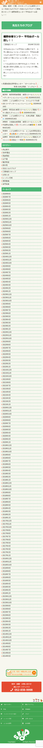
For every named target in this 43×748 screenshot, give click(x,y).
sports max (19, 742)
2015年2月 (7, 628)
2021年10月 (7, 376)
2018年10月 (7, 489)
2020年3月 (7, 436)
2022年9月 (7, 341)
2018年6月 (7, 502)
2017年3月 (7, 549)
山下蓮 (5, 159)
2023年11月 (7, 297)
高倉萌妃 (6, 156)
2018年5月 (7, 505)
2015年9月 (7, 606)
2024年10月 (7, 263)
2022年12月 (7, 332)
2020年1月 (7, 442)
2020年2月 (7, 439)
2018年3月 (7, 511)
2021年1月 (7, 404)
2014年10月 (7, 640)
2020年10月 (7, 414)
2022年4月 (7, 357)
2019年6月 (7, 464)
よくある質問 (7, 723)
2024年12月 (7, 257)
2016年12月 (7, 558)
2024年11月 (7, 260)
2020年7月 (7, 423)
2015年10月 (7, 602)
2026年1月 (7, 216)
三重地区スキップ (10, 44)
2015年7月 (7, 612)
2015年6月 (7, 615)
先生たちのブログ (9, 168)
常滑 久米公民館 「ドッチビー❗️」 (27, 87)
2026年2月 (7, 213)
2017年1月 (7, 555)
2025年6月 (7, 238)
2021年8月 (7, 382)
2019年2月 (7, 477)
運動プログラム (29, 704)
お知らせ (6, 175)
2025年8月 (7, 231)
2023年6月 (7, 313)
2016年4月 (7, 584)
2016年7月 (7, 574)
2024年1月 (7, 291)
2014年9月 (7, 643)
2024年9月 (7, 266)
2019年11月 (7, 448)
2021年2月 (7, 401)
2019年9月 (7, 455)
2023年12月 (7, 294)
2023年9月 (7, 304)
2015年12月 (7, 596)
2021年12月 (7, 370)
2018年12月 (7, 483)
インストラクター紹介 (10, 714)
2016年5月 (7, 580)
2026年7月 (7, 197)
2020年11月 (7, 411)
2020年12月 (7, 407)
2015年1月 (7, 631)
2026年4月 (7, 206)
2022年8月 (7, 345)
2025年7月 (7, 235)
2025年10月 (7, 225)
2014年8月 (7, 646)
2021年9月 (7, 379)
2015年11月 (7, 599)
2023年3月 (7, 323)
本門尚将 (6, 184)
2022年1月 (7, 367)
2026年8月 (7, 194)
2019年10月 (7, 452)
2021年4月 (7, 395)
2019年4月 (7, 470)
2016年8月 (7, 571)
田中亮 (5, 165)
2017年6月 (7, 540)
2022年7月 (7, 348)
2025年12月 (7, 219)
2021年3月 (7, 398)
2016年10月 (7, 565)
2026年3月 (7, 209)
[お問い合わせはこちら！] (21, 673)
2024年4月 (7, 282)
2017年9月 (7, 530)
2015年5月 (7, 618)
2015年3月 (7, 624)
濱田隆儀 (6, 181)
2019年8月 (7, 458)
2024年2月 (7, 288)
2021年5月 (7, 392)
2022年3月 (7, 360)
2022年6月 (7, 351)
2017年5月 (7, 543)
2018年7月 (7, 499)
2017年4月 (7, 546)
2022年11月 (7, 335)
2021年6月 (7, 389)
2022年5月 (7, 354)
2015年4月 (7, 621)
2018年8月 (7, 496)
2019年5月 (7, 467)
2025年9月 (7, 228)
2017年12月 (7, 521)
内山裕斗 (6, 149)
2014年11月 (7, 637)
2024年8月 (7, 269)
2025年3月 (7, 247)
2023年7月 (7, 310)
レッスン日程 (8, 178)
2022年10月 (7, 338)
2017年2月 (7, 552)
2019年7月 (7, 461)
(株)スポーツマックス (22, 687)
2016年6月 (7, 577)
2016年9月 (7, 568)
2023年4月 (7, 319)
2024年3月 (7, 285)
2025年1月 (7, 253)
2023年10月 (7, 301)
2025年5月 (7, 241)
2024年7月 (7, 272)
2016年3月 (7, 587)
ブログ (27, 714)
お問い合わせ (29, 718)
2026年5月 (7, 203)
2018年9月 (7, 492)
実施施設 (27, 709)
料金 (4, 709)
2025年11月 (7, 222)
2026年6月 (7, 200)
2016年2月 (7, 590)
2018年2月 (7, 514)
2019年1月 (7, 480)
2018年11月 (7, 486)
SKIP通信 (6, 153)
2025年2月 (7, 250)
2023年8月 (7, 307)
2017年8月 (7, 533)
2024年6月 (7, 275)
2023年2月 (7, 326)
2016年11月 (7, 562)
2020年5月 (7, 429)
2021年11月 (7, 373)
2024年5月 (7, 279)
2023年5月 (7, 316)
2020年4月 (7, 433)
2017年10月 (7, 527)
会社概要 (27, 723)
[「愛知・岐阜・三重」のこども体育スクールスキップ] (4, 2)
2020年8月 (7, 420)
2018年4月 (7, 508)
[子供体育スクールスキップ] (21, 734)
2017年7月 (7, 536)
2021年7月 (7, 385)
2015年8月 (7, 609)
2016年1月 (7, 593)
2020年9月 (7, 417)
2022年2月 (7, 363)
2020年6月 (7, 426)
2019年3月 (7, 474)
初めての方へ (7, 704)
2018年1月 (7, 518)
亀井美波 (6, 162)
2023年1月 (7, 329)
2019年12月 (7, 445)
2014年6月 (7, 653)
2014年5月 (7, 656)
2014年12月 (7, 634)
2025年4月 (7, 244)
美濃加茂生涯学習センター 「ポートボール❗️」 (21, 84)
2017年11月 (7, 524)
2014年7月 (7, 650)
